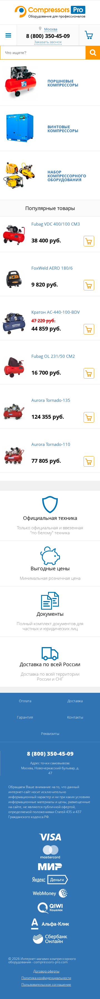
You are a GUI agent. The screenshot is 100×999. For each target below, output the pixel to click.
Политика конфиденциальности (46, 977)
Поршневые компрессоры (63, 83)
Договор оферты (46, 971)
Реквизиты (50, 733)
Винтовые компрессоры (63, 129)
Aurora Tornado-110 (50, 444)
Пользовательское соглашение (46, 984)
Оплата (25, 700)
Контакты (75, 717)
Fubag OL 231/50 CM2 (53, 356)
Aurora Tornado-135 (50, 400)
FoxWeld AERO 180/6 (52, 268)
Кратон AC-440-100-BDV (55, 312)
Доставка (75, 700)
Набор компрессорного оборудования (67, 176)
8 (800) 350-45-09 (48, 35)
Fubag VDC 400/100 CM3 (55, 224)
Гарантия (25, 717)
